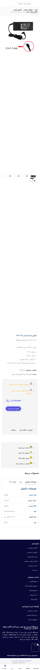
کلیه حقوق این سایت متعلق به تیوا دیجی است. (21, 660)
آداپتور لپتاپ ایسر (31, 12)
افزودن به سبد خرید (13, 408)
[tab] (30, 481)
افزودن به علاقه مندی (25, 430)
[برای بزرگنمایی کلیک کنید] (33, 170)
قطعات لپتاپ (28, 10)
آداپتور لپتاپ (17, 10)
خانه (36, 10)
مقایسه (13, 430)
